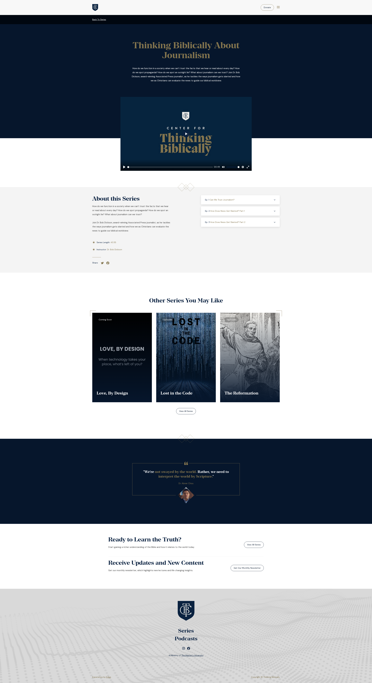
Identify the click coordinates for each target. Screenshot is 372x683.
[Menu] (278, 7)
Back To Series (99, 19)
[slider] (170, 167)
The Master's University (192, 655)
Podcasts (186, 638)
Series (186, 630)
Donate (267, 7)
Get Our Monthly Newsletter (247, 568)
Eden (108, 677)
